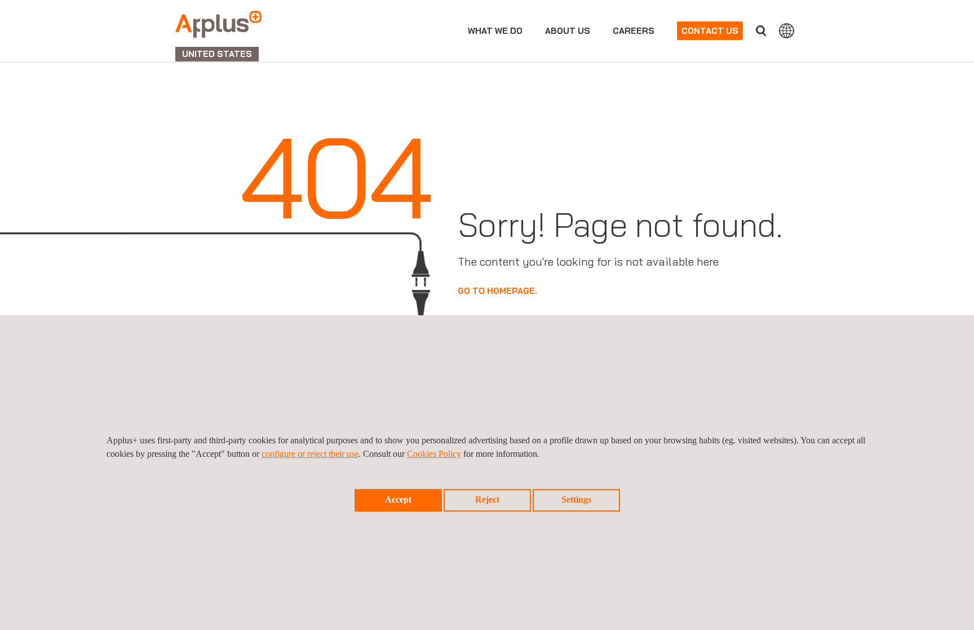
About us (567, 30)
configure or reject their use (310, 454)
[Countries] (786, 30)
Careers (633, 30)
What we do (495, 30)
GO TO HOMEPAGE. (497, 290)
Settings (576, 499)
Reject (487, 499)
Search (761, 30)
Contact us (709, 30)
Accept (398, 499)
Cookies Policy (434, 454)
